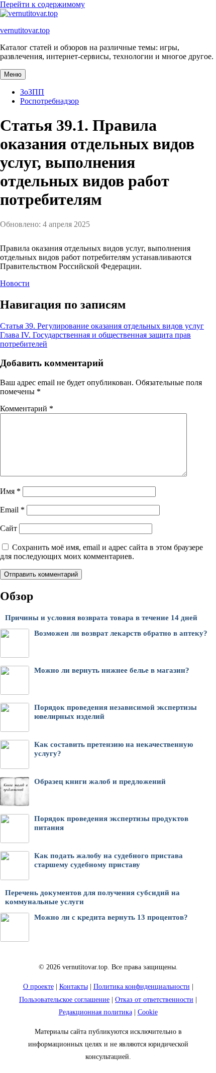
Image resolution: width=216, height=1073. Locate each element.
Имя (10, 491)
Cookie (148, 1012)
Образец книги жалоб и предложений (100, 781)
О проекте (38, 986)
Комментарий (26, 408)
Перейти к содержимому (42, 4)
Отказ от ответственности (154, 999)
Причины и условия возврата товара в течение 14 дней (101, 618)
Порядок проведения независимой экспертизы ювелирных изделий (115, 712)
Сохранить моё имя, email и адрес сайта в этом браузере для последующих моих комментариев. (101, 552)
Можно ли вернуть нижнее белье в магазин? (111, 670)
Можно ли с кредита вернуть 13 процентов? (111, 917)
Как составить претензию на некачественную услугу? (113, 749)
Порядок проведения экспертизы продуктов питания (111, 823)
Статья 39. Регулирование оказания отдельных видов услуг (102, 326)
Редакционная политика (95, 1012)
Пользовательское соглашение (64, 999)
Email (12, 509)
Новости (15, 283)
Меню (13, 74)
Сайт (8, 528)
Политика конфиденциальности (141, 986)
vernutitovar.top (25, 30)
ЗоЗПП (32, 92)
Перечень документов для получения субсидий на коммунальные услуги (92, 897)
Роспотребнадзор (49, 101)
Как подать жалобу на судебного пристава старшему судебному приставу (108, 860)
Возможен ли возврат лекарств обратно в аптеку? (120, 633)
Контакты (73, 986)
